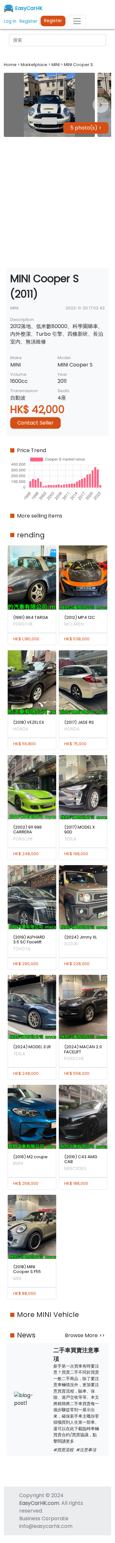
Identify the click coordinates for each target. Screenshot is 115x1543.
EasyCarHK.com (39, 1503)
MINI (56, 65)
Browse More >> (85, 1335)
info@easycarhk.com (46, 1526)
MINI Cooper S (78, 65)
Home (11, 65)
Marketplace (34, 65)
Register (53, 21)
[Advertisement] (57, 202)
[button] (49, 105)
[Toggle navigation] (77, 21)
